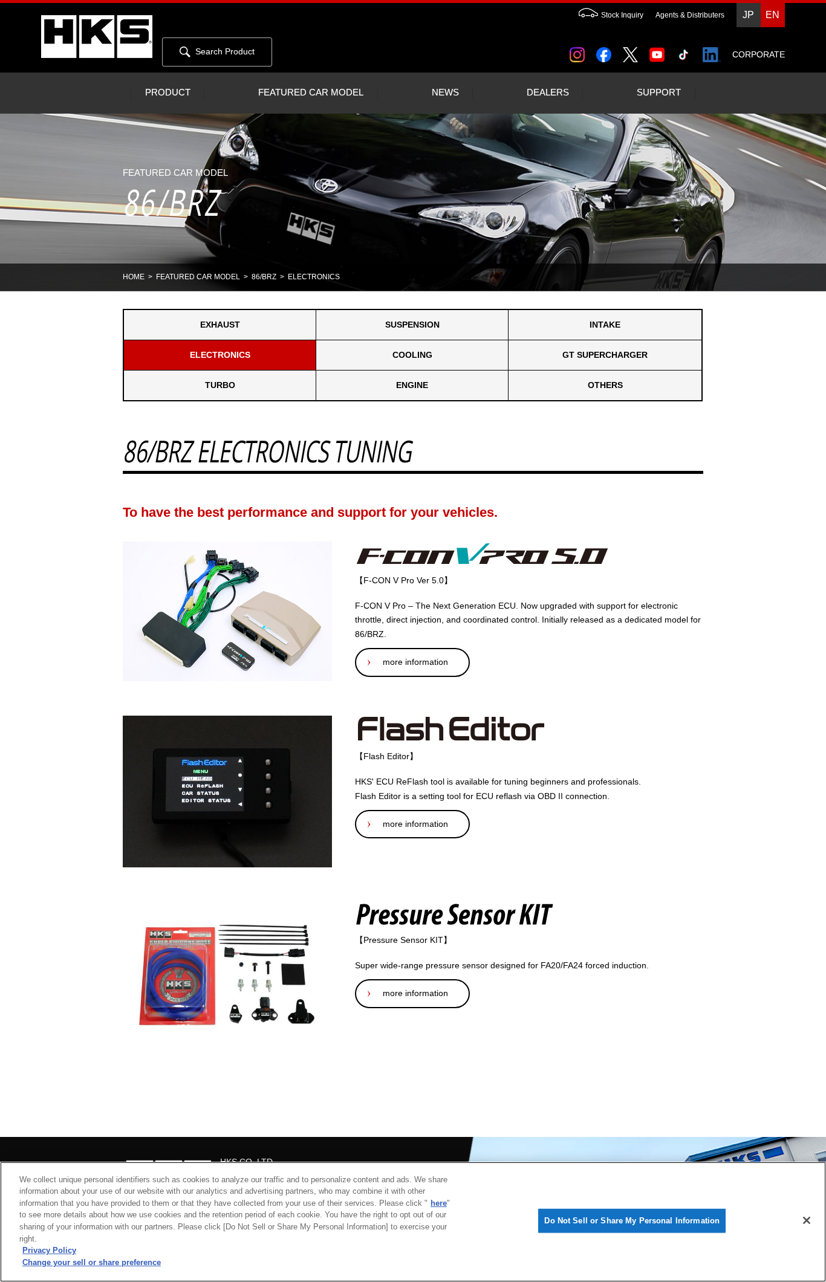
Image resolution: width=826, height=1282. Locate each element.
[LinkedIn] (714, 51)
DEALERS (548, 92)
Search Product (225, 51)
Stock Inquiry (622, 15)
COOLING (412, 355)
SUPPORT (659, 92)
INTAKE (605, 324)
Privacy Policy (49, 1250)
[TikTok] (686, 51)
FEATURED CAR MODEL (310, 92)
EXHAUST (220, 324)
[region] (413, 1222)
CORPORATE (758, 54)
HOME (134, 277)
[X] (632, 51)
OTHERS (605, 385)
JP (748, 15)
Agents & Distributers (689, 15)
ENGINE (412, 385)
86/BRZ (264, 277)
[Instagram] (580, 51)
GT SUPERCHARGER (605, 355)
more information (415, 662)
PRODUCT (167, 92)
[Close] (806, 1220)
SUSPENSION (412, 324)
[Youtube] (659, 51)
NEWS (445, 92)
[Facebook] (606, 51)
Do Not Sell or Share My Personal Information (632, 1220)
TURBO (220, 385)
